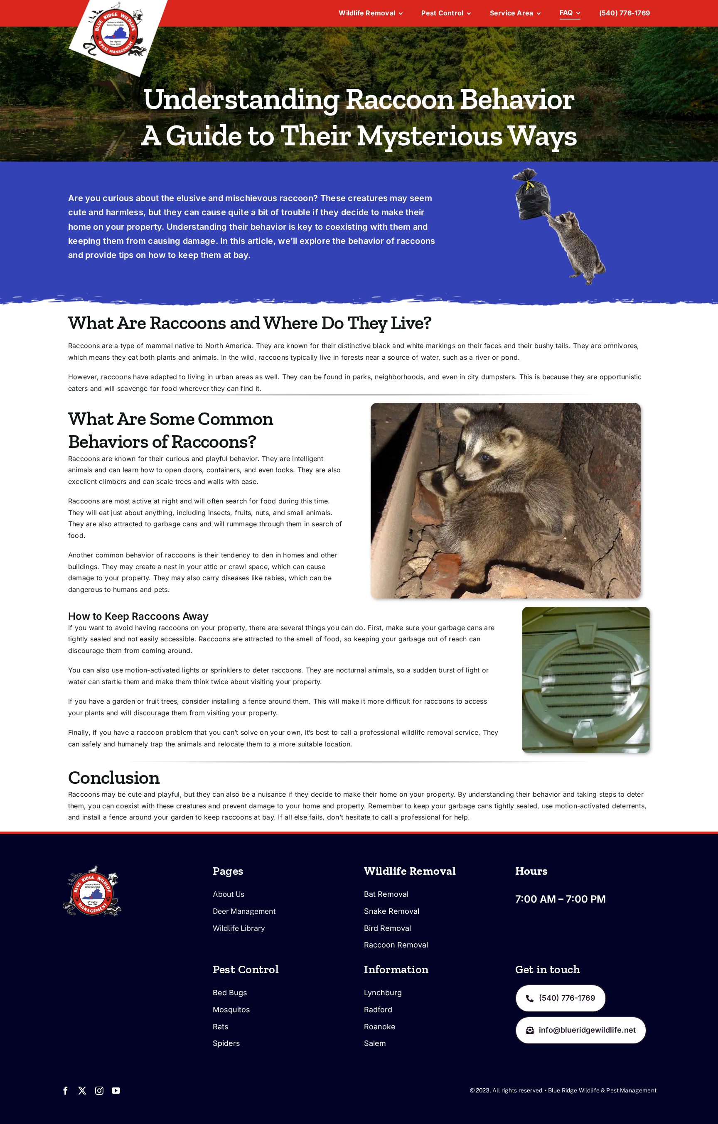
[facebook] (65, 1091)
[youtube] (116, 1091)
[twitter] (82, 1091)
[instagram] (99, 1091)
